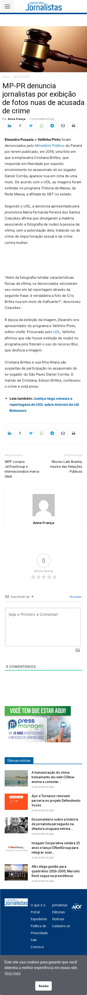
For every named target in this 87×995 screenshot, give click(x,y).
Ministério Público (49, 145)
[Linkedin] (9, 125)
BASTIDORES (22, 77)
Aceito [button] (44, 986)
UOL (56, 332)
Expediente (39, 919)
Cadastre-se (61, 926)
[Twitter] (30, 125)
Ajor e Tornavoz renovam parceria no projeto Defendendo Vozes (56, 800)
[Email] (62, 125)
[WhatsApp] (41, 125)
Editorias (58, 912)
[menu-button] (7, 6)
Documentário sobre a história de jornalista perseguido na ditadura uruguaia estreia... (55, 824)
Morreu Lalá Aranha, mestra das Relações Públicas (66, 467)
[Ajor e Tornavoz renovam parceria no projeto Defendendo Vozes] (16, 802)
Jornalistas (60, 905)
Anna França (17, 119)
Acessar (75, 597)
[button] (80, 6)
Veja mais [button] (12, 973)
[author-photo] (43, 516)
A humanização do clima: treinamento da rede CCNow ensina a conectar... (53, 777)
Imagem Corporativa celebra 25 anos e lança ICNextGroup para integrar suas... (56, 847)
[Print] (73, 125)
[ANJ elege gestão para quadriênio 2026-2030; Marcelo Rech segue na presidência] (16, 872)
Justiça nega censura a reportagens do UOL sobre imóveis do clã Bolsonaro (44, 404)
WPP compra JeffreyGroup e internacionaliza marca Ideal (22, 469)
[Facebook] (20, 125)
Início (5, 77)
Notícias (58, 919)
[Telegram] (52, 125)
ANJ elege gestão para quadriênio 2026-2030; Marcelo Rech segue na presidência (56, 871)
